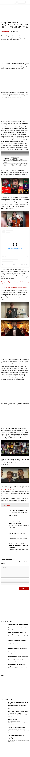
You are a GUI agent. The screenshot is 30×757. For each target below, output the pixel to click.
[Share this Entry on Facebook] (12, 754)
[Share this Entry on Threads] (26, 754)
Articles (2, 20)
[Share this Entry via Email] (3, 754)
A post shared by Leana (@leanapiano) (11, 264)
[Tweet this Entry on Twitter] (17, 754)
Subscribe (21, 2)
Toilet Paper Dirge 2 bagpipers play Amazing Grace (14, 287)
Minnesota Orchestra (6, 490)
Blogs (7, 20)
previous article (6, 488)
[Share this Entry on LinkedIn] (21, 754)
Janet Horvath (5, 31)
